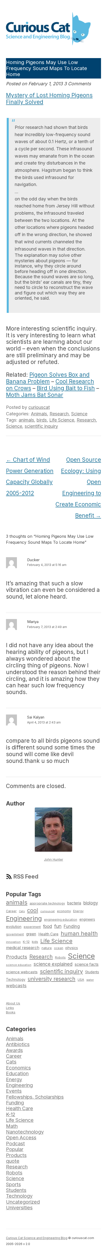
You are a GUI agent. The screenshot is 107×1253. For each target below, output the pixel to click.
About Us (13, 1003)
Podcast (15, 1144)
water (90, 980)
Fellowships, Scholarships (35, 1097)
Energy (78, 911)
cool (32, 910)
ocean (58, 948)
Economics (18, 1068)
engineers (87, 919)
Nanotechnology (25, 1132)
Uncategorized (23, 1202)
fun (57, 926)
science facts (87, 964)
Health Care (48, 934)
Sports (13, 1184)
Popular (14, 1149)
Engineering (24, 918)
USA (81, 980)
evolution (13, 926)
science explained (53, 964)
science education (18, 965)
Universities (19, 1208)
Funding (72, 926)
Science (79, 413)
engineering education (60, 919)
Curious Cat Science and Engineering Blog (36, 1238)
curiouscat (39, 407)
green (31, 934)
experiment (32, 927)
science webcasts (22, 972)
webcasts (16, 985)
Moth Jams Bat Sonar (34, 394)
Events (14, 1091)
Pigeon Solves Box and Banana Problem (48, 378)
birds (42, 420)
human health (79, 933)
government (15, 934)
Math (12, 1126)
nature (47, 948)
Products (16, 957)
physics (71, 948)
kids (35, 942)
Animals (39, 413)
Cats (22, 911)
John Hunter (53, 859)
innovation (13, 942)
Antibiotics (18, 1044)
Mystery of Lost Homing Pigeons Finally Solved (49, 98)
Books (10, 1012)
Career (11, 911)
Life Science (61, 420)
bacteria (74, 903)
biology (90, 902)
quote (12, 1161)
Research (59, 413)
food (47, 926)
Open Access (21, 1138)
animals (26, 420)
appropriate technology (47, 903)
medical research (22, 947)
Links (10, 1008)
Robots (60, 957)
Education (17, 1073)
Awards (14, 1050)
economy (64, 911)
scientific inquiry (41, 426)
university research (51, 979)
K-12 (26, 942)
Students (92, 972)
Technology (15, 980)
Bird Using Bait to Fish (66, 388)
